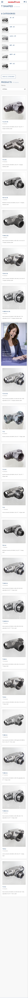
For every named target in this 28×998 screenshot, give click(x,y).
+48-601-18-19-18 (8, 359)
